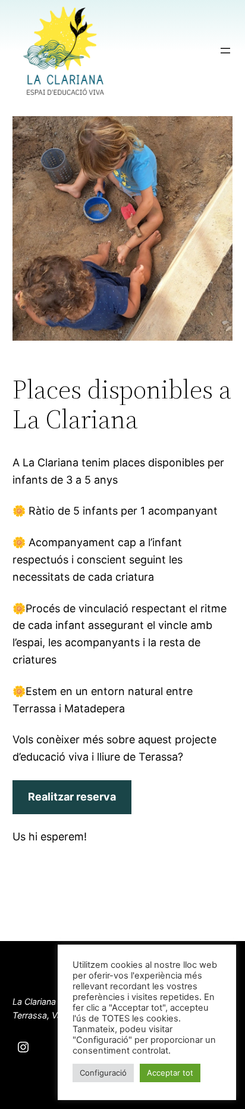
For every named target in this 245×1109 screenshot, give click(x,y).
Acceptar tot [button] (170, 1072)
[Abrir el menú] (225, 50)
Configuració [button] (103, 1072)
